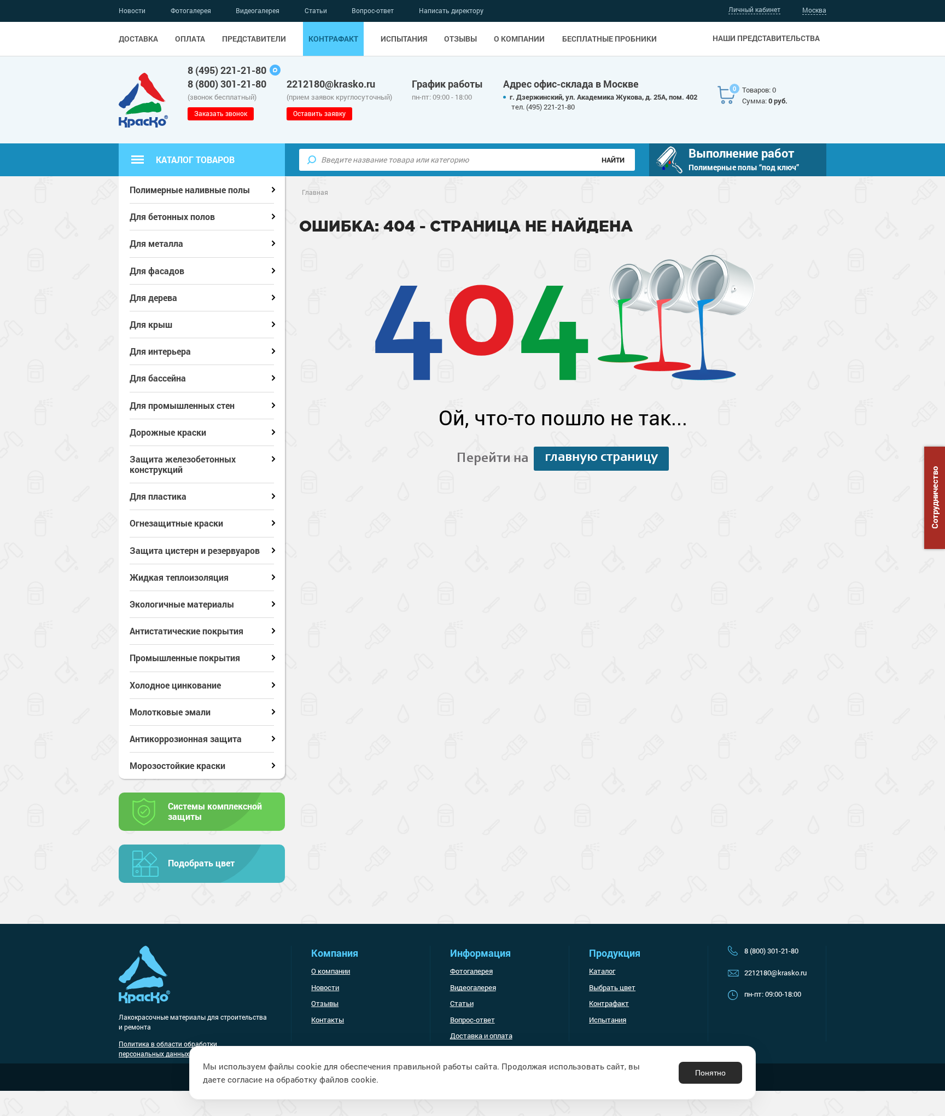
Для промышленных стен (182, 405)
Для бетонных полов (172, 216)
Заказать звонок (220, 113)
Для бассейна (158, 378)
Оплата (190, 39)
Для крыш (151, 324)
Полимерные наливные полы (190, 189)
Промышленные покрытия (185, 657)
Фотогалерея (191, 10)
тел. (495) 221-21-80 (543, 107)
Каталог (602, 971)
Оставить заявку (319, 113)
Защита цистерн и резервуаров (195, 550)
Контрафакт (333, 39)
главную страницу (601, 457)
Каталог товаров (195, 159)
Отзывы (460, 39)
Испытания (404, 39)
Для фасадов (157, 270)
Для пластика (158, 496)
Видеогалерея (257, 10)
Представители (254, 39)
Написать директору (451, 10)
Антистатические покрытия (186, 631)
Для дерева (153, 297)
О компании (519, 39)
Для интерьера (160, 351)
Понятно (710, 1072)
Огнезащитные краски (176, 523)
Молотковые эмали (170, 712)
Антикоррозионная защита (186, 738)
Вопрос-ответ (373, 10)
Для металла (156, 243)
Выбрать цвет (612, 987)
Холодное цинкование (175, 685)
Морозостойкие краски (177, 765)
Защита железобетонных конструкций (183, 464)
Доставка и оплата (481, 1035)
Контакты (327, 1020)
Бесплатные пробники (609, 39)
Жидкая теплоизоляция (179, 577)
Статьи (316, 10)
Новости (132, 10)
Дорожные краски (168, 432)
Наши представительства (766, 38)
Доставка (138, 39)
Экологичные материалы (182, 604)
